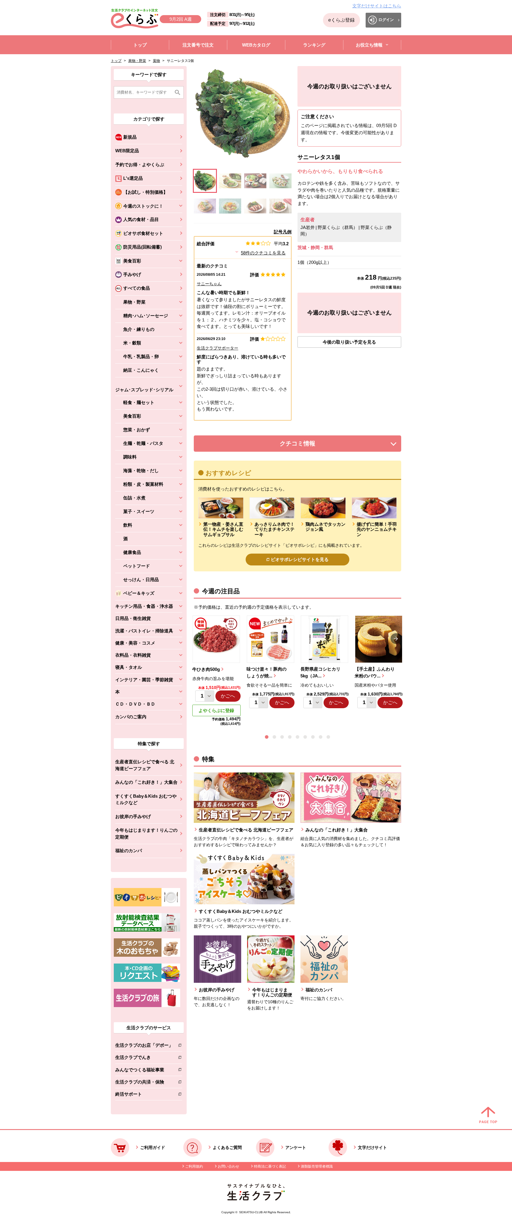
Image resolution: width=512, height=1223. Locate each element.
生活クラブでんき (144, 1058)
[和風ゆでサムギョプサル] (255, 181)
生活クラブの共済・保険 (144, 1083)
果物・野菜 (137, 61)
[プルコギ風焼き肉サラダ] (280, 206)
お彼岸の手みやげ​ (133, 816)
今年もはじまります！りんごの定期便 (146, 833)
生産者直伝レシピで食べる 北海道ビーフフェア (144, 765)
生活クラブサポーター (217, 348)
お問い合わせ (228, 1166)
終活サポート (144, 1095)
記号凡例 (283, 231)
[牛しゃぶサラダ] (230, 206)
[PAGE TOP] (488, 1115)
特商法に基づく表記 (270, 1166)
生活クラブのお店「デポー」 (144, 1046)
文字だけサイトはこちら (376, 5)
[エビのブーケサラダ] (205, 206)
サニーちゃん (209, 283)
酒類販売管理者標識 (317, 1166)
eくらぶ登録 (341, 20)
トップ (116, 61)
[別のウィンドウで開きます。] (147, 930)
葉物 (156, 61)
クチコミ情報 (306, 445)
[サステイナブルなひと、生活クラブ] (256, 1198)
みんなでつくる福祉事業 (144, 1071)
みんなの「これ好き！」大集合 (146, 782)
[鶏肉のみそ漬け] (255, 206)
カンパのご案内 (130, 716)
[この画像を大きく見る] (205, 181)
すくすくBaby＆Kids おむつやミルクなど (146, 799)
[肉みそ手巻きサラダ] (230, 181)
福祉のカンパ (128, 850)
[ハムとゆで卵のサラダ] (280, 181)
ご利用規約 (194, 1166)
